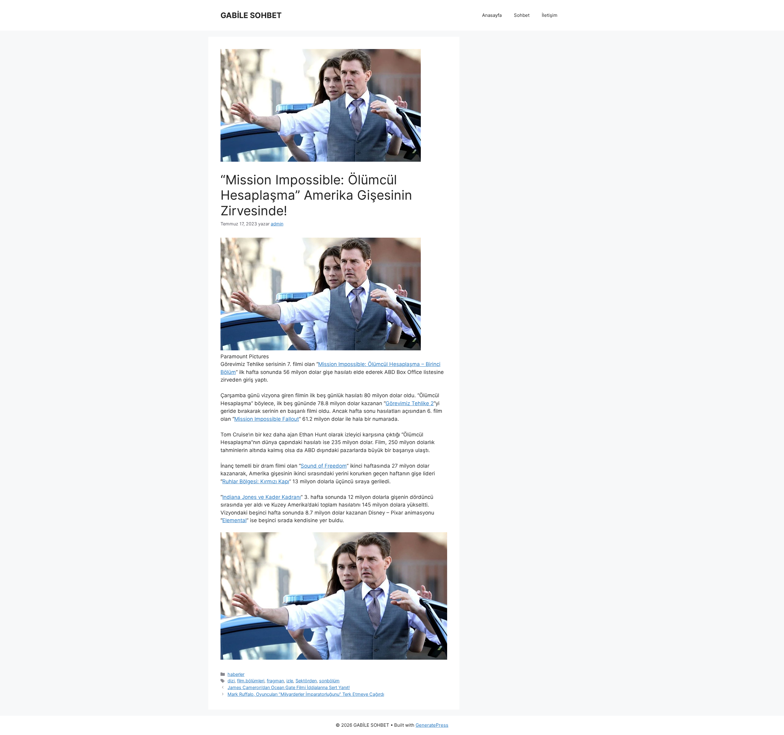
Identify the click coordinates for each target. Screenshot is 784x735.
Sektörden (306, 680)
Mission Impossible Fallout (266, 419)
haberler (236, 674)
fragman (275, 680)
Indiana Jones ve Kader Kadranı (261, 497)
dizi (231, 680)
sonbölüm (329, 680)
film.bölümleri (250, 680)
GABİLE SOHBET (251, 15)
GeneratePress (432, 725)
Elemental (234, 520)
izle (289, 680)
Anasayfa (492, 15)
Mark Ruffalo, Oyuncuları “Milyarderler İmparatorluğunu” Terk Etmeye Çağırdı (306, 694)
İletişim (549, 15)
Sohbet (522, 15)
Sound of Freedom (324, 466)
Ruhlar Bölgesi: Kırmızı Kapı (255, 481)
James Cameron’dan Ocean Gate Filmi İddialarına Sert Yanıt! (289, 687)
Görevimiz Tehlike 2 (410, 403)
